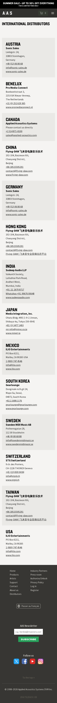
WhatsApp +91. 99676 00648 (20, 293)
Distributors (15, 594)
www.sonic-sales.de (16, 71)
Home (13, 570)
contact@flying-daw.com (19, 170)
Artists (13, 578)
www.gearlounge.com (17, 408)
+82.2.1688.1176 (14, 400)
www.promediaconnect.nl (19, 107)
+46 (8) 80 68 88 (14, 436)
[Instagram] (40, 661)
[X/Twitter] (16, 661)
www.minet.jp (13, 333)
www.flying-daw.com (17, 174)
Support (14, 582)
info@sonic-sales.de (16, 67)
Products (14, 574)
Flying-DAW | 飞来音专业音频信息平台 (26, 253)
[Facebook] (24, 661)
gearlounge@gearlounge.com (21, 404)
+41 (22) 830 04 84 (15, 472)
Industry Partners (38, 570)
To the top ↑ (28, 677)
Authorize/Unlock (38, 578)
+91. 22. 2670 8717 (15, 289)
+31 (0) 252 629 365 (15, 103)
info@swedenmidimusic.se (20, 440)
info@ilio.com (13, 364)
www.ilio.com (13, 368)
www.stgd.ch (12, 479)
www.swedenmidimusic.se (19, 444)
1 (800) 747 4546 (14, 361)
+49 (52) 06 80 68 (14, 63)
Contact (14, 586)
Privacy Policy (37, 582)
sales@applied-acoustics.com (21, 135)
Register (34, 590)
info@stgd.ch (13, 476)
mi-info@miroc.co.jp (16, 329)
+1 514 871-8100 (14, 131)
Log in (33, 586)
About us (14, 590)
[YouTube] (32, 661)
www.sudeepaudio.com (18, 297)
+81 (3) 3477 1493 (15, 325)
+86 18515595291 (14, 166)
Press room (35, 574)
